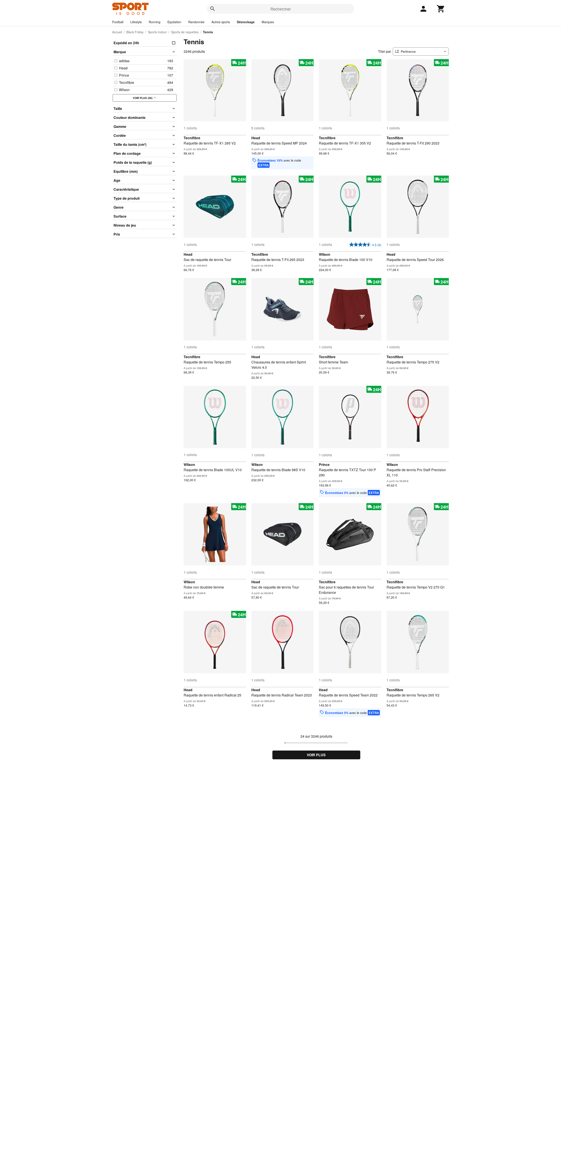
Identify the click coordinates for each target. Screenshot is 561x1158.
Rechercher (280, 9)
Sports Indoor (157, 32)
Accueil (117, 32)
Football (117, 22)
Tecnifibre (192, 137)
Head (255, 137)
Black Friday (135, 32)
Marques (268, 22)
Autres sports (220, 22)
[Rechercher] (212, 9)
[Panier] (441, 8)
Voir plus (316, 754)
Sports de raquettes (185, 32)
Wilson (324, 254)
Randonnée (196, 22)
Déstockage (246, 22)
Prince (324, 464)
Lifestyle (136, 22)
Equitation (174, 22)
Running (154, 22)
